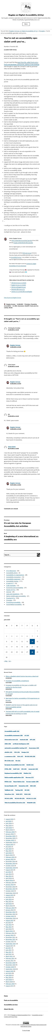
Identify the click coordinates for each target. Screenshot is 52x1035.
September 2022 (11, 918)
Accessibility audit (12, 731)
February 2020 (10, 984)
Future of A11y (10, 590)
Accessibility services (11, 1005)
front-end (33, 306)
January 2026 (10, 834)
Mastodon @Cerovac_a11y (18, 289)
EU (18, 761)
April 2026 (9, 828)
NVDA (8, 782)
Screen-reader (32, 782)
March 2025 (9, 855)
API (32, 740)
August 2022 (9, 920)
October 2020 (10, 967)
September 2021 (11, 944)
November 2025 (10, 838)
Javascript (33, 769)
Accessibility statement (13, 579)
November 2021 (10, 939)
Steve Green (12, 447)
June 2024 (9, 874)
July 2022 (8, 922)
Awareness (21, 306)
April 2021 (9, 954)
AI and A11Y (10, 583)
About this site (8, 1009)
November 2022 (10, 914)
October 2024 (10, 866)
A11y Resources (11, 571)
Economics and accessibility (14, 588)
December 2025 (10, 836)
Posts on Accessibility (11, 1000)
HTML (8, 769)
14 (32, 641)
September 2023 (11, 893)
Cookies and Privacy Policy (10, 1017)
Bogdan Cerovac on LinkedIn (18, 285)
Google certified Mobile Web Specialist (23, 242)
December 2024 (10, 861)
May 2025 (9, 851)
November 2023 (10, 889)
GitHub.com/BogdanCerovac (18, 287)
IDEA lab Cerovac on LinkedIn (18, 283)
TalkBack (9, 790)
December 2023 (10, 887)
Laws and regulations (12, 594)
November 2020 (10, 965)
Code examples (11, 585)
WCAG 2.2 (31, 798)
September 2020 (11, 969)
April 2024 (9, 878)
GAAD (30, 765)
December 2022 (10, 912)
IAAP (16, 769)
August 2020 (9, 971)
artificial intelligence (21, 744)
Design (25, 752)
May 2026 (9, 825)
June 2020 (9, 975)
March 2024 (9, 880)
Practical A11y (10, 598)
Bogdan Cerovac (11, 304)
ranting (6, 307)
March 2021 (9, 956)
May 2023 (9, 901)
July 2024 (8, 872)
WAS (27, 794)
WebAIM (31, 803)
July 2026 (8, 821)
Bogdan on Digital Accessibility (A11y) (21, 1015)
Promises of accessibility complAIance (17, 681)
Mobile (27, 773)
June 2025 (9, 849)
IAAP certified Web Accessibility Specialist (22, 240)
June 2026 (9, 823)
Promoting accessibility (13, 602)
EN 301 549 (30, 756)
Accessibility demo (12, 573)
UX (27, 790)
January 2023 (10, 910)
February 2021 (10, 958)
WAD (19, 794)
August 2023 (9, 895)
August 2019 (9, 986)
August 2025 (9, 844)
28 (32, 652)
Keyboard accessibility (13, 773)
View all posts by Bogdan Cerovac (12, 297)
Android (24, 740)
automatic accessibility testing (16, 748)
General (8, 592)
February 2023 (10, 908)
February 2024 (10, 882)
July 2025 (8, 847)
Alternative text (11, 740)
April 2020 (9, 979)
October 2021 (10, 941)
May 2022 (9, 927)
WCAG (10, 307)
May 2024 (9, 876)
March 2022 (9, 931)
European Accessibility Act (15, 765)
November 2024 (10, 863)
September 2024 (11, 868)
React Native (18, 782)
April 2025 (9, 853)
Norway (30, 777)
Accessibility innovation (13, 577)
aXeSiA (8, 752)
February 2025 (10, 857)
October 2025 (10, 840)
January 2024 (10, 884)
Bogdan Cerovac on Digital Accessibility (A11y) (23, 31)
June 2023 (9, 899)
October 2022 (10, 916)
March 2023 (9, 906)
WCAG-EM (20, 798)
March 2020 (9, 982)
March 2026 (9, 830)
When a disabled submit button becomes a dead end (22, 676)
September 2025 (11, 842)
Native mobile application (14, 777)
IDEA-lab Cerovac (27, 253)
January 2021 (10, 960)
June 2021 (9, 950)
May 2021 (9, 952)
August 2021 (9, 946)
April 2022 (9, 929)
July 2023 (8, 897)
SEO (33, 786)
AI (13, 306)
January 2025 (10, 859)
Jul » (10, 661)
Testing (19, 790)
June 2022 (9, 925)
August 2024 (9, 870)
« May (6, 661)
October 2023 (10, 891)
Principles (42, 31)
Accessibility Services (16, 257)
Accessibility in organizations (15, 575)
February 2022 (10, 933)
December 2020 (10, 963)
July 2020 (8, 973)
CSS (17, 752)
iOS (24, 769)
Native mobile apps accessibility (16, 596)
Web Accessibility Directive (15, 803)
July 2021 (8, 948)
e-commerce (10, 756)
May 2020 (9, 977)
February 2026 (10, 832)
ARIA (15, 306)
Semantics (23, 786)
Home (6, 996)
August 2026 (9, 819)
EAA (20, 756)
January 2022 (10, 935)
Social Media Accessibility (14, 604)
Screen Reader (11, 786)
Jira (37, 306)
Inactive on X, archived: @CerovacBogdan (21, 291)
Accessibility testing (12, 581)
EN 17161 (9, 761)
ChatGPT (27, 306)
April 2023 (9, 904)
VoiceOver (9, 794)
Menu (26, 24)
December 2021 (10, 937)
